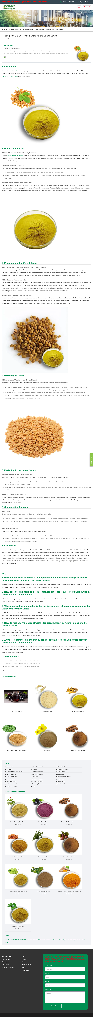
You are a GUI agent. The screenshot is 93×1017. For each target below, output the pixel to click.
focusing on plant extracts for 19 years (36, 939)
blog (33, 786)
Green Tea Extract (11, 776)
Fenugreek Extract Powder (10, 71)
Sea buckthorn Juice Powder (14, 771)
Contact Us (25, 970)
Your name (48, 965)
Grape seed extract (62, 769)
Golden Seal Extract (18, 926)
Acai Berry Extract (43, 822)
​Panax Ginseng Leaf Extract (18, 822)
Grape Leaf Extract (37, 781)
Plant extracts (6, 962)
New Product (60, 781)
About (23, 956)
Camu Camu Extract (69, 857)
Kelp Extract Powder (44, 891)
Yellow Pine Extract (18, 857)
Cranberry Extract (36, 784)
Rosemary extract (43, 857)
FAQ (10, 29)
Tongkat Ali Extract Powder (69, 822)
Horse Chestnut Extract (63, 776)
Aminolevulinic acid (19, 29)
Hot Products (6, 959)
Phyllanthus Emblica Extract (18, 891)
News (23, 962)
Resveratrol (60, 779)
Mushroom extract (37, 774)
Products (24, 959)
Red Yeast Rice (61, 784)
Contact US (87, 7)
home (5, 29)
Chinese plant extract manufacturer (15, 939)
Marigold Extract (10, 781)
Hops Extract (60, 771)
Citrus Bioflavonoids (37, 767)
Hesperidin (9, 767)
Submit (53, 1006)
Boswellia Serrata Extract (38, 779)
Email (47, 973)
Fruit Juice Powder (37, 771)
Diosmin (34, 769)
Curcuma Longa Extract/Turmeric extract (69, 891)
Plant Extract (60, 767)
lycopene (8, 769)
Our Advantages (27, 964)
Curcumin (34, 776)
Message (48, 989)
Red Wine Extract (11, 786)
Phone (47, 981)
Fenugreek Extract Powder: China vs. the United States (45, 29)
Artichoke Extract (10, 774)
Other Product (10, 779)
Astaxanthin (60, 774)
